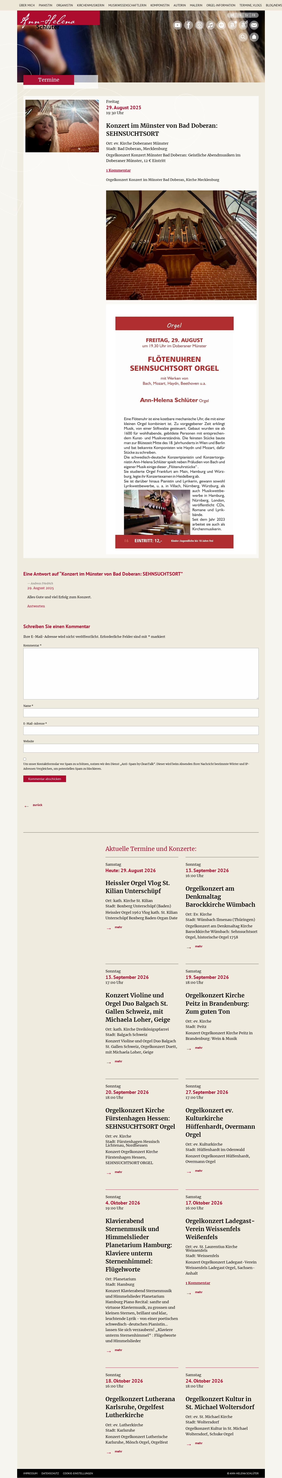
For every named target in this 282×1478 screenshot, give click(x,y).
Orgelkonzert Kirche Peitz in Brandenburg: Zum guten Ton (217, 1003)
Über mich (27, 5)
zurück (32, 805)
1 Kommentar (118, 170)
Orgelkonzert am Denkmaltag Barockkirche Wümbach (220, 896)
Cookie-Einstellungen (78, 1473)
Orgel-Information (220, 5)
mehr (113, 927)
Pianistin (45, 5)
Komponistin (159, 5)
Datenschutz (50, 1473)
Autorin (180, 5)
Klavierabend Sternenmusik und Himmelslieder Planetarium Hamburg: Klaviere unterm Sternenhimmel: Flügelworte (138, 1245)
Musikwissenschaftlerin (127, 5)
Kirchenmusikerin (90, 5)
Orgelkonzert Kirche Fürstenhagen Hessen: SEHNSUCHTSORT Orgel (140, 1118)
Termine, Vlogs (250, 5)
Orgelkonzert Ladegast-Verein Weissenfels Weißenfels (220, 1229)
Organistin (64, 5)
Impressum (30, 1473)
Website (28, 741)
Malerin (196, 5)
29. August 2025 (40, 588)
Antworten (36, 606)
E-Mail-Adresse (35, 723)
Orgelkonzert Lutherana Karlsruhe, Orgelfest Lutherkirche (140, 1407)
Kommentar (32, 645)
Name (28, 706)
